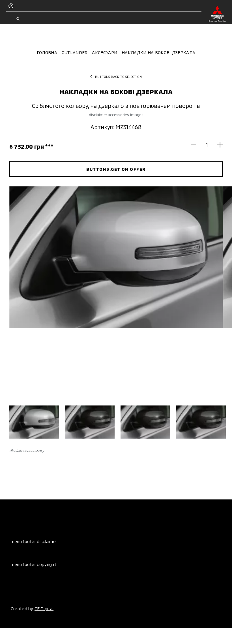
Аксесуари (104, 52)
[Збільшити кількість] (217, 144)
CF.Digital (44, 608)
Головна (47, 52)
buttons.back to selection (118, 76)
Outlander (75, 52)
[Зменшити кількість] (196, 144)
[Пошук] (18, 19)
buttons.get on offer (115, 169)
